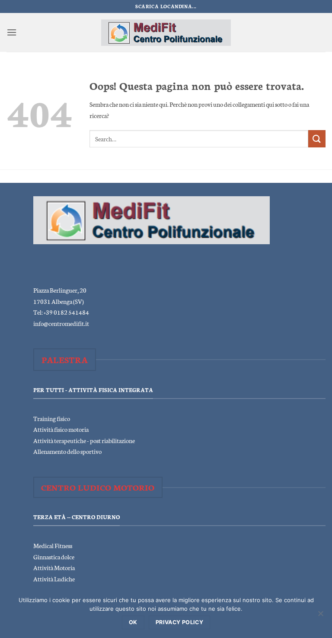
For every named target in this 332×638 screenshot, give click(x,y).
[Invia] (317, 138)
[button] (11, 32)
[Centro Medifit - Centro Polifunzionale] (166, 32)
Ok (133, 622)
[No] (320, 616)
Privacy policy (179, 622)
